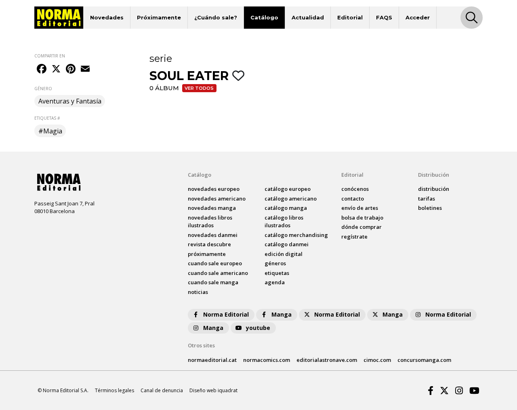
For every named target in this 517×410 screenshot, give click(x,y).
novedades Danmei (212, 235)
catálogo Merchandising (296, 235)
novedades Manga (212, 207)
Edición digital (284, 254)
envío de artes (359, 207)
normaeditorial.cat (212, 360)
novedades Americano (217, 198)
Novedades (107, 17)
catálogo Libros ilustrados (284, 221)
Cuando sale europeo (215, 263)
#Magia (50, 131)
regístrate (354, 236)
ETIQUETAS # (47, 118)
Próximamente (159, 17)
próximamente (207, 254)
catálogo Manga (286, 207)
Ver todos (199, 88)
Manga (281, 314)
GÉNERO (43, 88)
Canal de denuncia (162, 390)
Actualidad (308, 17)
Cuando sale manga (213, 282)
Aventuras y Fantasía (69, 101)
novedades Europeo (214, 188)
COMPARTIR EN (49, 56)
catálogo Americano (291, 198)
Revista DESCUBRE (209, 244)
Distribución (433, 174)
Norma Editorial (226, 314)
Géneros (275, 263)
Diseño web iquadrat (213, 390)
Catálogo (264, 17)
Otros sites (201, 345)
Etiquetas (277, 273)
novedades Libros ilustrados (210, 221)
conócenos (355, 188)
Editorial (350, 17)
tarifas (426, 198)
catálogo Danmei (287, 244)
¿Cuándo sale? (215, 17)
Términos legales (114, 390)
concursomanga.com (424, 360)
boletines (430, 207)
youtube (258, 328)
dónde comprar (361, 226)
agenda (275, 282)
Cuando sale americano (218, 273)
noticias (198, 292)
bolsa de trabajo (362, 217)
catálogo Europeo (288, 188)
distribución (433, 188)
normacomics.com (266, 360)
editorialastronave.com (326, 360)
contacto (352, 198)
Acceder (418, 17)
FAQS (384, 17)
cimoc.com (377, 360)
